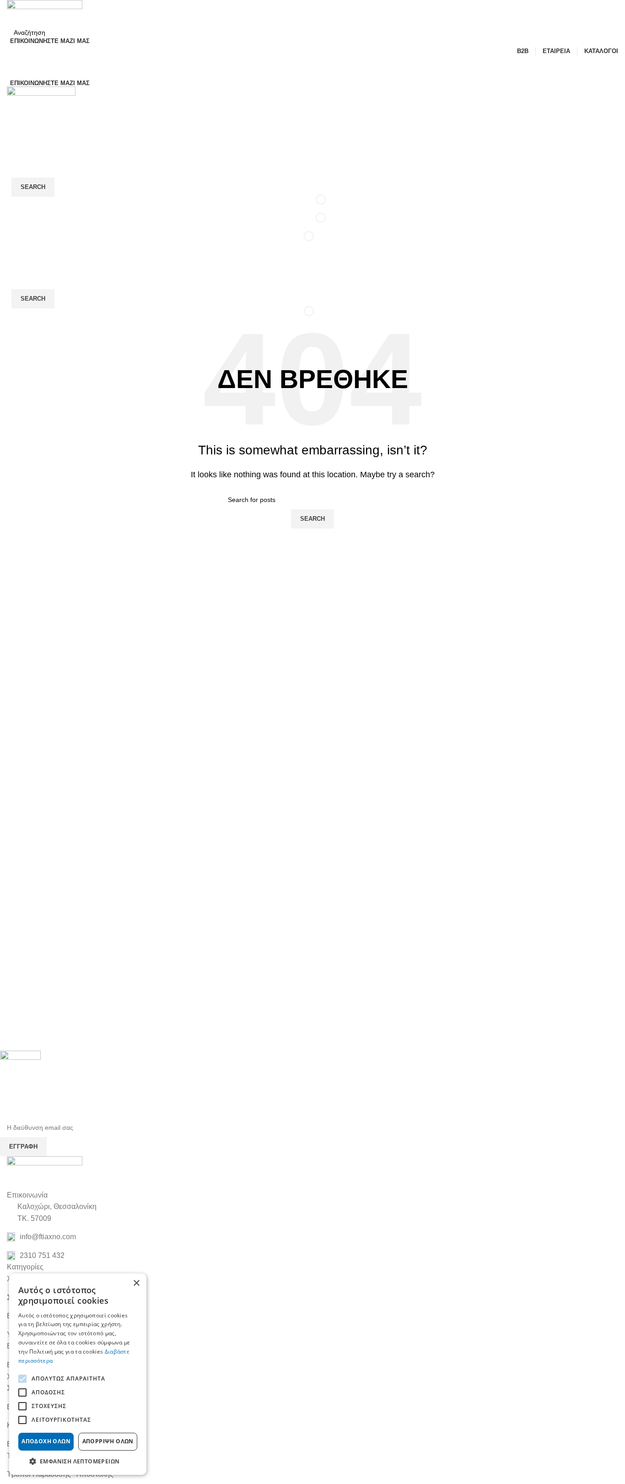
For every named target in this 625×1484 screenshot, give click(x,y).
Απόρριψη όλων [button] (108, 1441)
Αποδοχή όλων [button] (46, 1441)
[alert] (77, 1374)
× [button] (136, 1283)
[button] (77, 1461)
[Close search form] (11, 11)
